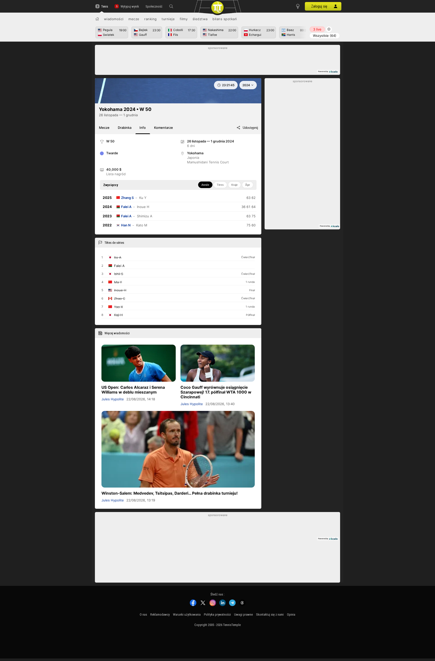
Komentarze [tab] (163, 128)
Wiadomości (114, 19)
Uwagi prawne (243, 614)
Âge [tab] (247, 184)
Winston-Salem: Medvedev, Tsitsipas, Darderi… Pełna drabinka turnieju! (169, 493)
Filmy (184, 19)
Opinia (291, 614)
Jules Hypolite (112, 399)
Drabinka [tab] (124, 128)
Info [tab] (142, 128)
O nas (143, 614)
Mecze (133, 19)
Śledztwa (200, 19)
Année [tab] (205, 184)
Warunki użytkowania (187, 614)
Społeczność (154, 6)
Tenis (104, 6)
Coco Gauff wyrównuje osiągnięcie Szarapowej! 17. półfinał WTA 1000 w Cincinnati (215, 392)
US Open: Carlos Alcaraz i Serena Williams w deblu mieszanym (133, 390)
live (317, 29)
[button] (171, 6)
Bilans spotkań (224, 19)
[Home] (97, 19)
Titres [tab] (220, 184)
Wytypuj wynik (130, 6)
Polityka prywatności (217, 614)
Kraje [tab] (234, 184)
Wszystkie (324, 36)
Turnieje (168, 19)
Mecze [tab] (104, 128)
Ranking (150, 19)
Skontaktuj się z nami (270, 614)
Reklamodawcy (160, 614)
